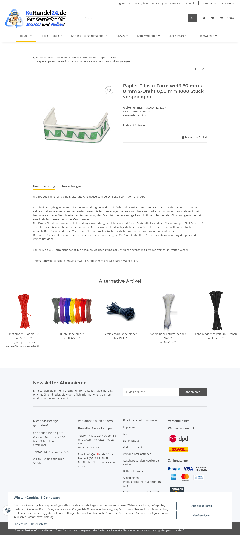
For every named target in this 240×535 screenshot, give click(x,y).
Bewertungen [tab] (71, 186)
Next (231, 321)
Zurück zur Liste (44, 57)
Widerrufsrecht (132, 447)
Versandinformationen (137, 454)
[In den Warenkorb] (36, 81)
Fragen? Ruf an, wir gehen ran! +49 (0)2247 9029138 (147, 3)
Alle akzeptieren (201, 505)
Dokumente (209, 3)
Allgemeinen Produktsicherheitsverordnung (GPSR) (142, 481)
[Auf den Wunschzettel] (109, 90)
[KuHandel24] (38, 18)
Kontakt (191, 3)
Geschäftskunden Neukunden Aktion (141, 462)
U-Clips (141, 115)
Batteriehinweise (133, 471)
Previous (9, 321)
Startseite (228, 3)
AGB (125, 434)
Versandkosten (179, 421)
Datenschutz (39, 523)
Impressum (20, 523)
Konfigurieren (202, 515)
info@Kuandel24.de (99, 454)
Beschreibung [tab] (44, 186)
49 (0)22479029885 (57, 452)
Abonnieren (192, 392)
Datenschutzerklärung (98, 390)
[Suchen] (192, 18)
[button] (204, 18)
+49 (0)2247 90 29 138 (102, 435)
